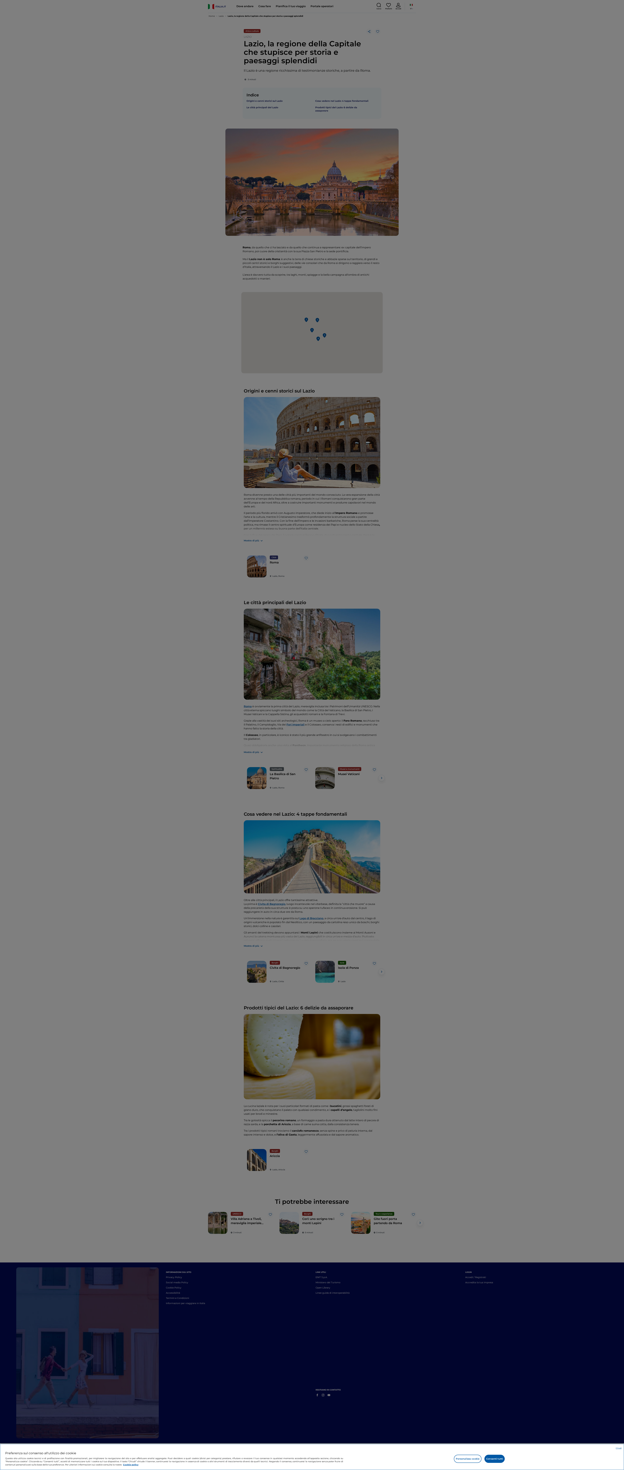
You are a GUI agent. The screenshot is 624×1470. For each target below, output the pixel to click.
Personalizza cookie (468, 1458)
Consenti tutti (494, 1458)
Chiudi (619, 1448)
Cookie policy (130, 1464)
